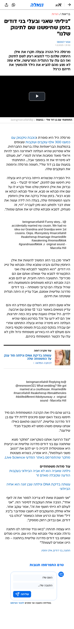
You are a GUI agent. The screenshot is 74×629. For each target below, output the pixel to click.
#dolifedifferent (25, 396)
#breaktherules (56, 393)
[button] (58, 4)
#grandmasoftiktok (30, 244)
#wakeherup (29, 236)
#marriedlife (58, 236)
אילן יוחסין (46, 551)
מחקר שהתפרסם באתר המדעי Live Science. (37, 457)
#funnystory (41, 233)
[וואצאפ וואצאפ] (13, 5)
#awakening (39, 240)
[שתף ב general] (6, 5)
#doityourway (43, 396)
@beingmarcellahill (46, 381)
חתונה (67, 551)
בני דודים (58, 551)
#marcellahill (58, 233)
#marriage (44, 236)
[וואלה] (37, 5)
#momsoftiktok (57, 240)
